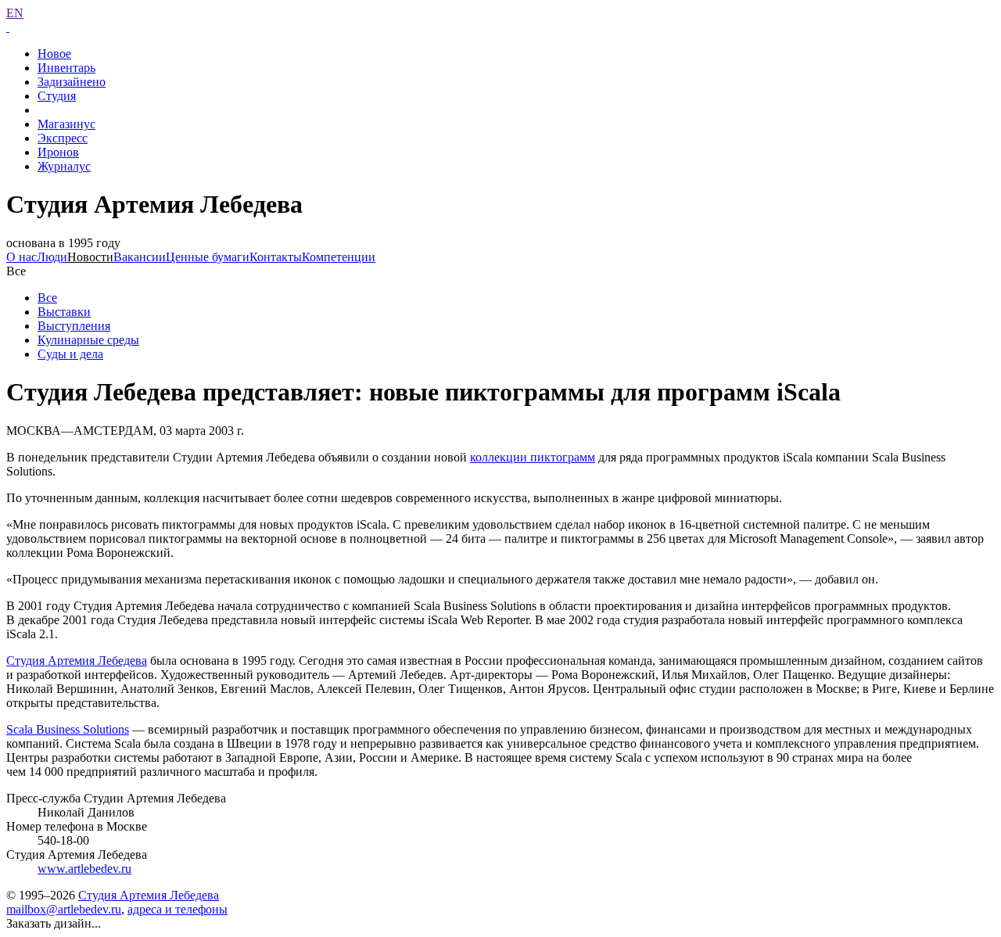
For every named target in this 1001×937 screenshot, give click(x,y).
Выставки (64, 311)
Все (47, 297)
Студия (57, 95)
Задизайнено (72, 81)
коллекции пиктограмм (532, 457)
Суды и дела (70, 354)
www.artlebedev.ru (84, 868)
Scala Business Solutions (67, 729)
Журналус (64, 166)
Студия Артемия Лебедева (76, 660)
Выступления (74, 325)
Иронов (58, 152)
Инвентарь (66, 67)
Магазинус (66, 124)
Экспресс (63, 138)
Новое (54, 53)
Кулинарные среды (88, 339)
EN (14, 13)
